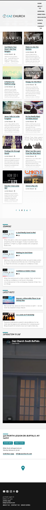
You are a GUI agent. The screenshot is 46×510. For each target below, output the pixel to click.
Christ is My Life (32, 186)
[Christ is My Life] (33, 176)
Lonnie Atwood (8, 54)
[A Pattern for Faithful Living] (12, 72)
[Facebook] (7, 491)
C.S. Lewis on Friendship (25, 315)
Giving (40, 23)
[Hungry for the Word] (33, 72)
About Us (40, 7)
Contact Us (41, 27)
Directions (19, 443)
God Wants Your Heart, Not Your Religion (10, 49)
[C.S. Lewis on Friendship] (9, 317)
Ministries (41, 14)
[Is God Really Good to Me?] (9, 234)
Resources (42, 17)
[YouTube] (4, 491)
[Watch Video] (17, 235)
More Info (8, 443)
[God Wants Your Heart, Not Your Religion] (12, 38)
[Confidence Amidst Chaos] (9, 273)
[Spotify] (17, 491)
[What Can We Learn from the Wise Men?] (33, 142)
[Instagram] (11, 491)
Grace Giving (25, 505)
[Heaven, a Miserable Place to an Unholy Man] (9, 300)
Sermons (41, 11)
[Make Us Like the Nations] (33, 38)
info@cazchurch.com (9, 503)
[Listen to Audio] (14, 54)
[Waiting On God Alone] (9, 254)
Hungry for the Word (33, 82)
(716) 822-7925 (8, 454)
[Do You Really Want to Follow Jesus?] (33, 107)
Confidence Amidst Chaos (26, 271)
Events (40, 20)
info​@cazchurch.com (24, 454)
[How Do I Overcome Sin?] (12, 176)
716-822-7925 (7, 501)
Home (40, 3)
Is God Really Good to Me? (26, 232)
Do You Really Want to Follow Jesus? (33, 117)
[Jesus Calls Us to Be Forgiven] (12, 107)
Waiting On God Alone (24, 252)
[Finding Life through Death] (12, 142)
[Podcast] (14, 491)
